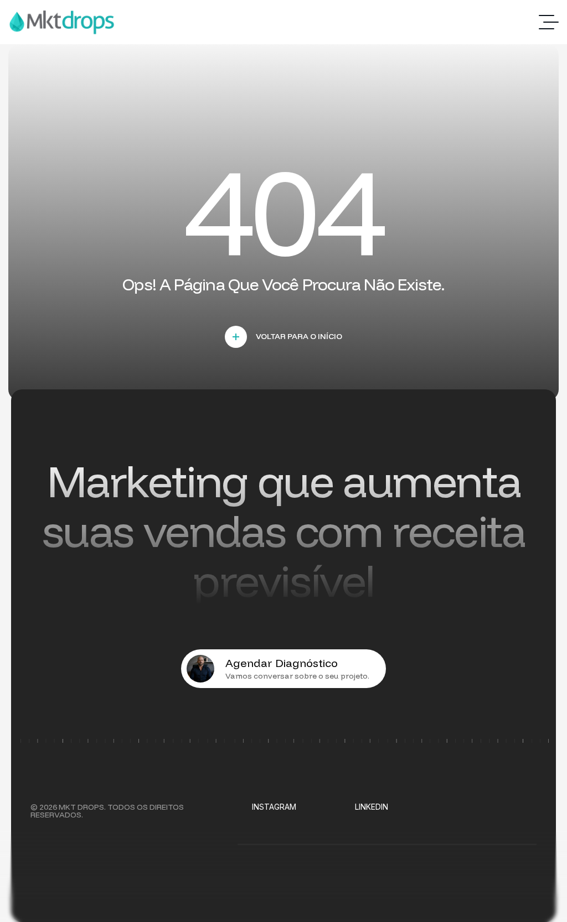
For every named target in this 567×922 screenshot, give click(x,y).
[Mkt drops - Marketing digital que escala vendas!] (61, 22)
